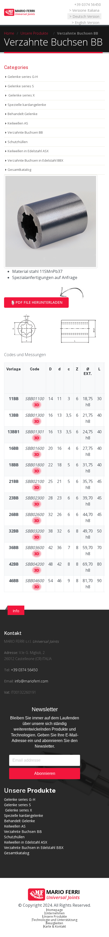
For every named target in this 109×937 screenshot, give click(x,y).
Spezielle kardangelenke (27, 104)
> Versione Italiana (84, 10)
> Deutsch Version (84, 16)
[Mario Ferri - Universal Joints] (20, 12)
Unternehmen (55, 913)
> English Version (85, 22)
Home (9, 33)
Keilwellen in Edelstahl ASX (28, 151)
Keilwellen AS (18, 123)
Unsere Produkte (34, 33)
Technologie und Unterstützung (54, 920)
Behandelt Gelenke (23, 113)
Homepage (55, 910)
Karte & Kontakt (55, 926)
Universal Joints (45, 641)
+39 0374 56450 (87, 4)
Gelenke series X (21, 95)
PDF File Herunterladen (38, 302)
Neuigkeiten (54, 923)
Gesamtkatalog (19, 169)
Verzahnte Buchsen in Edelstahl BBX (35, 160)
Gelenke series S (21, 86)
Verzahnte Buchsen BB (25, 132)
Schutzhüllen (18, 141)
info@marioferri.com (31, 681)
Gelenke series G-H (23, 76)
